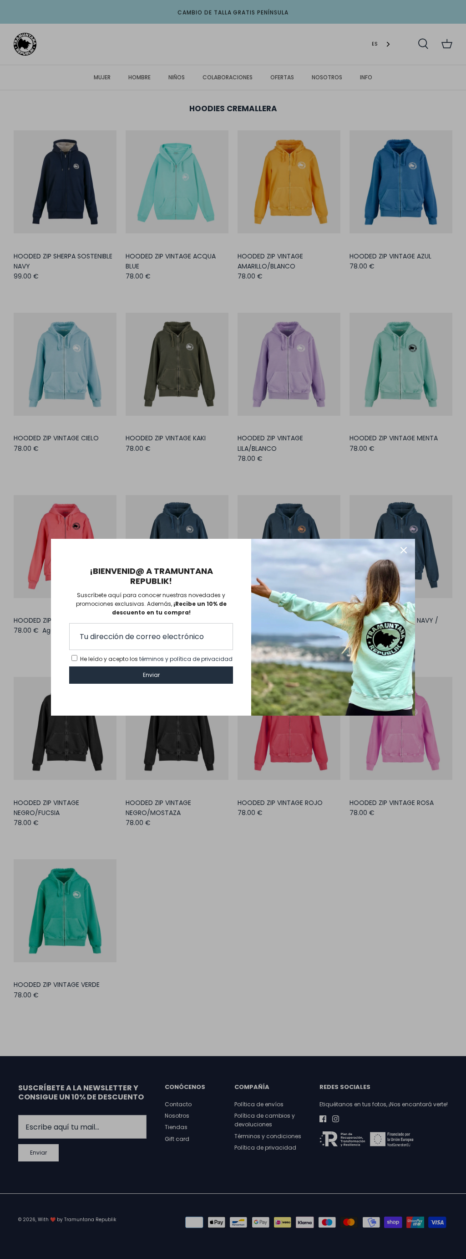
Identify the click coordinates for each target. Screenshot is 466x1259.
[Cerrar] (404, 550)
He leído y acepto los (156, 659)
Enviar (151, 675)
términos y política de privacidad (186, 659)
